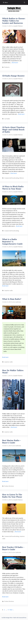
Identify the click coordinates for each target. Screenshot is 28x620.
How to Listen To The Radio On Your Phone (12, 495)
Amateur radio (8, 290)
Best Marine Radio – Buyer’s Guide (11, 441)
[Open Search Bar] (24, 2)
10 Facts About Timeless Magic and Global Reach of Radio (13, 129)
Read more (15, 62)
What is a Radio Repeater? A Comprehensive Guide (12, 241)
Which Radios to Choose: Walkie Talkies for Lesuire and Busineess (13, 20)
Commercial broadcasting (11, 178)
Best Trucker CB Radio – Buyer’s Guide (13, 548)
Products (6, 67)
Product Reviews (9, 486)
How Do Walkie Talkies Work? (12, 371)
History (21, 178)
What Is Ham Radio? (11, 299)
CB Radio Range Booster (13, 75)
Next (12, 610)
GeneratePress (22, 617)
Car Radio (7, 119)
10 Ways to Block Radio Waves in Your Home (13, 187)
